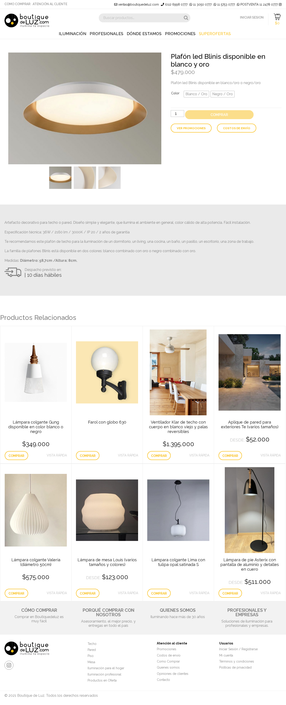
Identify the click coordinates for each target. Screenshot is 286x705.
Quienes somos (168, 667)
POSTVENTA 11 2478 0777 (259, 4)
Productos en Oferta (102, 680)
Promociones (180, 34)
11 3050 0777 (202, 4)
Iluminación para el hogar (106, 668)
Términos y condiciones (236, 661)
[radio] (196, 94)
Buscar (185, 17)
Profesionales (106, 34)
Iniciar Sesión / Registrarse (238, 649)
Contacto (163, 680)
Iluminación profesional (104, 674)
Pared (92, 650)
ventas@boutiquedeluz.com (138, 4)
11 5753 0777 (225, 4)
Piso (91, 656)
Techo (92, 644)
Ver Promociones (191, 128)
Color (175, 93)
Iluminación (72, 34)
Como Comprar (17, 4)
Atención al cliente (50, 4)
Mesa (91, 662)
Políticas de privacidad (235, 667)
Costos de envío (236, 128)
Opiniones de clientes (172, 673)
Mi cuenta (226, 655)
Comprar (219, 115)
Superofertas (215, 34)
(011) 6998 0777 (175, 4)
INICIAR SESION (252, 17)
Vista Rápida (57, 455)
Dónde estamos (144, 34)
